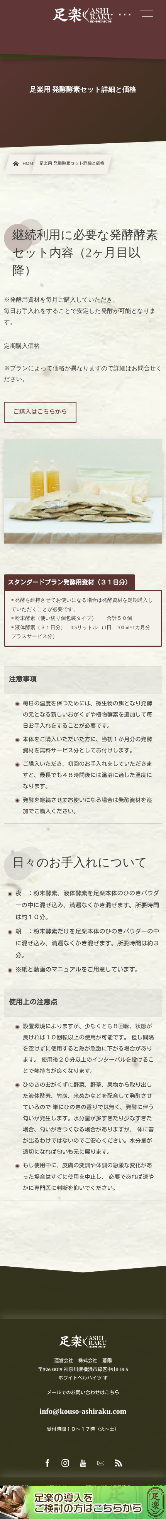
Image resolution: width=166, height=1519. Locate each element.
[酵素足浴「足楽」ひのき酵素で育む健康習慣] (82, 15)
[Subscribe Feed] (118, 1463)
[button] (40, 412)
